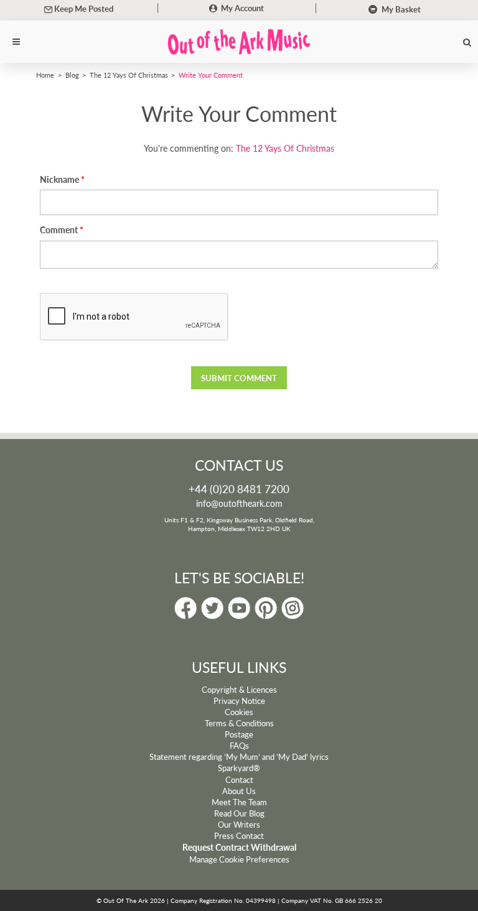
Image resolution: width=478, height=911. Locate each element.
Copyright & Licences (239, 689)
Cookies (239, 712)
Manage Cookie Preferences (239, 859)
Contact (239, 779)
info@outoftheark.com (239, 503)
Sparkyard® (239, 768)
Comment (59, 230)
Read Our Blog (239, 813)
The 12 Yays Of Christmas (129, 75)
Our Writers (239, 824)
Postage (239, 734)
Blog (72, 75)
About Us (239, 791)
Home (45, 75)
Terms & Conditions (239, 723)
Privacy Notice (239, 700)
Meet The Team (239, 802)
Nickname (59, 179)
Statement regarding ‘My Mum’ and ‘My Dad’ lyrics (239, 756)
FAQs (239, 745)
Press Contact (239, 835)
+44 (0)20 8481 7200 (239, 488)
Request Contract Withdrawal (239, 847)
